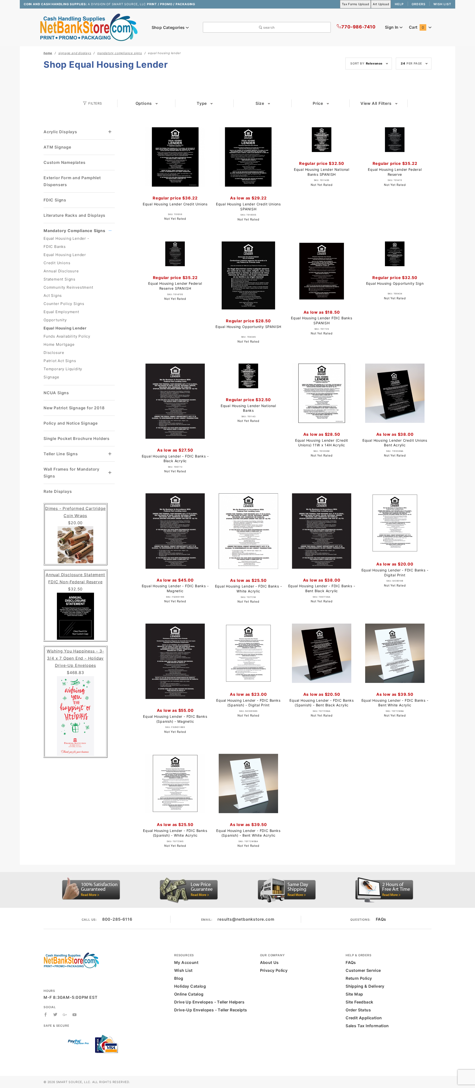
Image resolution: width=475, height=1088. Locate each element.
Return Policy (359, 978)
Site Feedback (359, 1002)
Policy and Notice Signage (71, 423)
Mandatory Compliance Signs (74, 230)
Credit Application (364, 1017)
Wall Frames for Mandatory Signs (71, 473)
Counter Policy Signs (64, 303)
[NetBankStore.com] (89, 26)
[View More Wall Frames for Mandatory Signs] (110, 472)
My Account (186, 962)
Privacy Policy (274, 970)
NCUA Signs (56, 392)
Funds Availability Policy (67, 336)
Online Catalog (189, 994)
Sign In (392, 27)
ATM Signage (57, 147)
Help (399, 4)
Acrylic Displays (60, 131)
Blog (178, 978)
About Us (269, 962)
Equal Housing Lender (65, 328)
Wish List (442, 4)
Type (202, 103)
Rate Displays (58, 491)
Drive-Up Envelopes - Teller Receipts (210, 1009)
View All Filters (376, 103)
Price (318, 103)
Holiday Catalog (190, 986)
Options (144, 103)
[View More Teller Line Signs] (110, 454)
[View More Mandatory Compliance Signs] (110, 230)
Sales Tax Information (367, 1025)
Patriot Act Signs (60, 360)
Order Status (358, 1009)
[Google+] (65, 1015)
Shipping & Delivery (365, 986)
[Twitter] (55, 1015)
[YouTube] (74, 1015)
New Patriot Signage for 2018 (74, 407)
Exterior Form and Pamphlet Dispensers (72, 181)
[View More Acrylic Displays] (110, 132)
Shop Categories (169, 27)
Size (260, 103)
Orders (419, 4)
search (268, 27)
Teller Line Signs (61, 453)
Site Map (354, 994)
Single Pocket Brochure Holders (77, 438)
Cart (416, 27)
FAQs (381, 919)
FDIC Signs (55, 199)
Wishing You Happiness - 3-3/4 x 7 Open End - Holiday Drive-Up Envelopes (75, 658)
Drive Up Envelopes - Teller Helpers (209, 1002)
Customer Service (363, 970)
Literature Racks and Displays (74, 215)
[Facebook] (46, 1015)
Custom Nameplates (65, 162)
